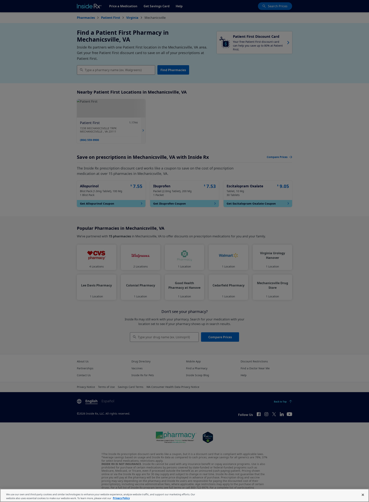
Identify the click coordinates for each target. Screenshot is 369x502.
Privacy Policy (121, 498)
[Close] (363, 495)
